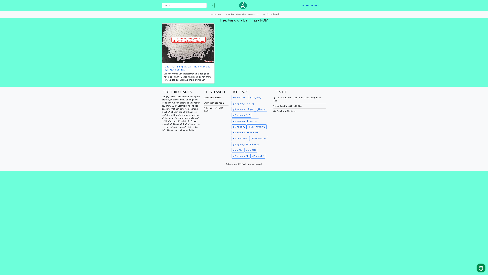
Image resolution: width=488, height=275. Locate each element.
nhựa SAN (251, 150)
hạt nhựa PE (239, 126)
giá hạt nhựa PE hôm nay (245, 121)
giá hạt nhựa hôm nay (243, 103)
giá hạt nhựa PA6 (257, 126)
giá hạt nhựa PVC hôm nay (246, 144)
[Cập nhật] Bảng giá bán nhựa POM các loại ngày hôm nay (187, 68)
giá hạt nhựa (256, 97)
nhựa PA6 (237, 150)
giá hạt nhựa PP (258, 138)
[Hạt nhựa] (243, 5)
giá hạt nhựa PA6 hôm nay (245, 132)
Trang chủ (215, 14)
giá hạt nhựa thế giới (243, 109)
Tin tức (265, 14)
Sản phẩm (241, 14)
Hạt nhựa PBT (239, 97)
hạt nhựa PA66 (240, 138)
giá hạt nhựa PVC (241, 115)
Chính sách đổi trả (212, 97)
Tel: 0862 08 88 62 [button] (310, 5)
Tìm (211, 5)
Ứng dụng (254, 14)
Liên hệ (275, 14)
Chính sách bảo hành (214, 102)
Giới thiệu (228, 14)
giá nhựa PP (258, 156)
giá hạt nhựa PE (240, 156)
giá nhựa (261, 109)
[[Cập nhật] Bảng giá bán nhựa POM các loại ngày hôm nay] (188, 43)
